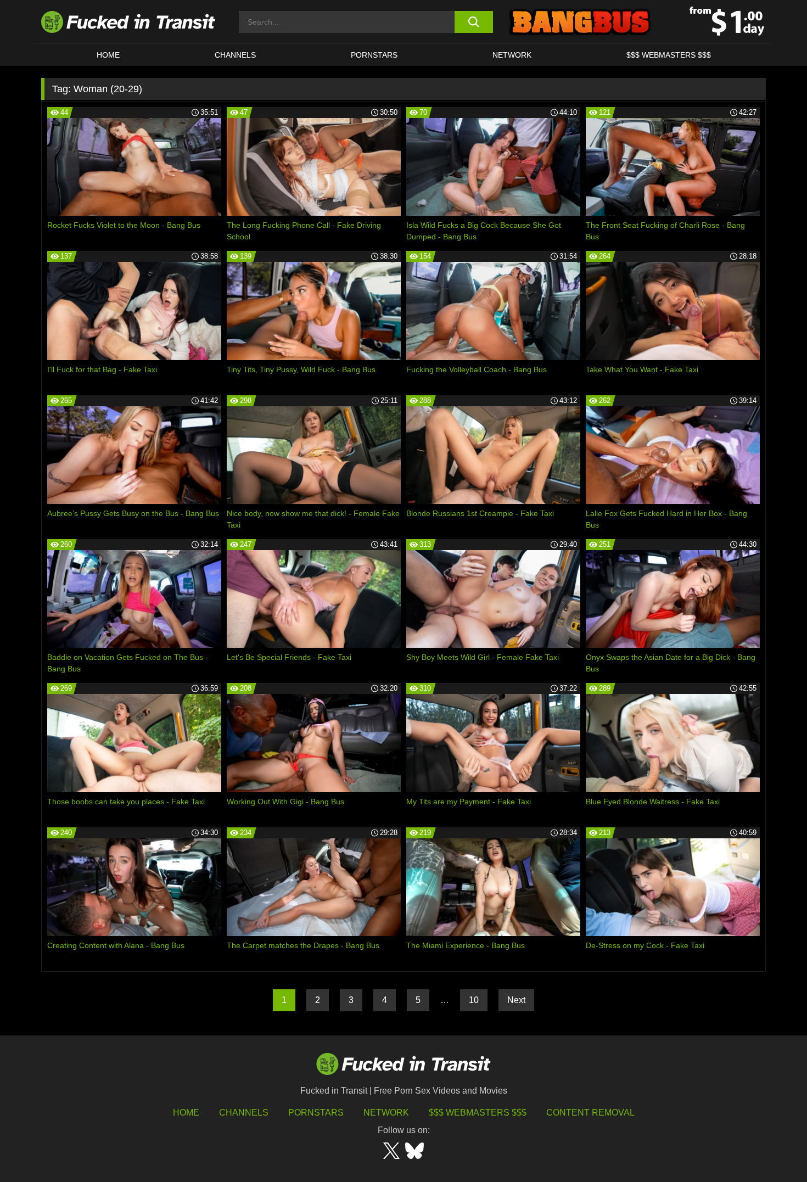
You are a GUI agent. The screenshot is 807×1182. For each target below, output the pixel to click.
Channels (243, 1112)
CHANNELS (235, 55)
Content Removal (590, 1112)
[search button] (473, 22)
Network (511, 55)
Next (516, 1000)
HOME (108, 55)
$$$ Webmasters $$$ (477, 1112)
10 (474, 1000)
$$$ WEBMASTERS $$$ (668, 55)
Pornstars (374, 55)
